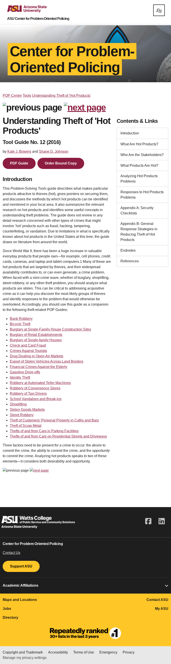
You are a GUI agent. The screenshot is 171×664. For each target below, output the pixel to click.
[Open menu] (159, 10)
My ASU (161, 609)
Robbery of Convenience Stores (35, 388)
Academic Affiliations (20, 585)
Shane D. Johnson (53, 151)
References (129, 261)
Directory (10, 617)
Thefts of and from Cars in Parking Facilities (44, 431)
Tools (27, 95)
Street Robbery (22, 415)
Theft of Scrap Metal (25, 426)
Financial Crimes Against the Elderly (38, 367)
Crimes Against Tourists (28, 351)
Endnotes (128, 250)
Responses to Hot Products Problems (142, 194)
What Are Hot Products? (139, 144)
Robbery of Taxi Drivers (28, 393)
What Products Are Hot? (139, 165)
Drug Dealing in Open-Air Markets (36, 356)
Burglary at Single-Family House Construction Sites (50, 329)
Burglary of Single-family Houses (36, 340)
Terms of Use (83, 652)
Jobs (7, 609)
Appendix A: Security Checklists (136, 210)
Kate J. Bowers (19, 151)
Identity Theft (20, 377)
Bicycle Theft (20, 324)
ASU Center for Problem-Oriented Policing (38, 19)
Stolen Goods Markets (27, 409)
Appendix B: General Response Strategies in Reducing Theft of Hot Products (138, 232)
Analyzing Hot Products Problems (139, 178)
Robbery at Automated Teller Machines (40, 383)
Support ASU (21, 566)
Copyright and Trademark (23, 652)
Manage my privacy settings (25, 658)
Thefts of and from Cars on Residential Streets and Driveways (58, 436)
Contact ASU (157, 600)
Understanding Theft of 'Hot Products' (61, 95)
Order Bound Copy (61, 163)
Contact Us (11, 553)
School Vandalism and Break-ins (35, 399)
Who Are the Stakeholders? (142, 155)
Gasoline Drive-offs (25, 372)
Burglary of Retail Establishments (36, 335)
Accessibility (58, 652)
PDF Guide (19, 163)
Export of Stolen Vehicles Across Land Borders (46, 361)
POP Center (12, 95)
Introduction (129, 133)
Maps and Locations (20, 600)
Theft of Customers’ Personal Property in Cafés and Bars (54, 420)
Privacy (128, 652)
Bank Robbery (21, 319)
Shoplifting (18, 404)
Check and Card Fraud (28, 345)
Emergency (108, 652)
